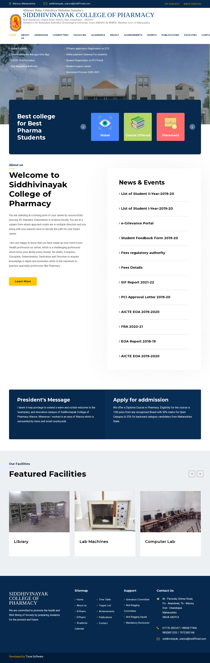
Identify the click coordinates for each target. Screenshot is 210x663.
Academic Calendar (81, 626)
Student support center (78, 66)
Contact (103, 623)
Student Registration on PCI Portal (84, 60)
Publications (170, 35)
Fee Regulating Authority (24, 66)
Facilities (190, 35)
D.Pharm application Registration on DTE (87, 48)
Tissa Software (34, 656)
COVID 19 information (23, 60)
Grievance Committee (137, 599)
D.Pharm (81, 617)
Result (114, 35)
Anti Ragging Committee (131, 608)
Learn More (23, 281)
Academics (98, 35)
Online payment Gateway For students (86, 54)
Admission (41, 35)
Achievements (133, 35)
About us (25, 37)
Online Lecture (19, 48)
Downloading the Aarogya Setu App (30, 54)
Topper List (105, 605)
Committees (61, 35)
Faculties (80, 35)
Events (152, 35)
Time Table (105, 599)
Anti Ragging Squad (136, 616)
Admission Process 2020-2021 (82, 72)
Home (12, 35)
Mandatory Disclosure (137, 622)
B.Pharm (81, 611)
